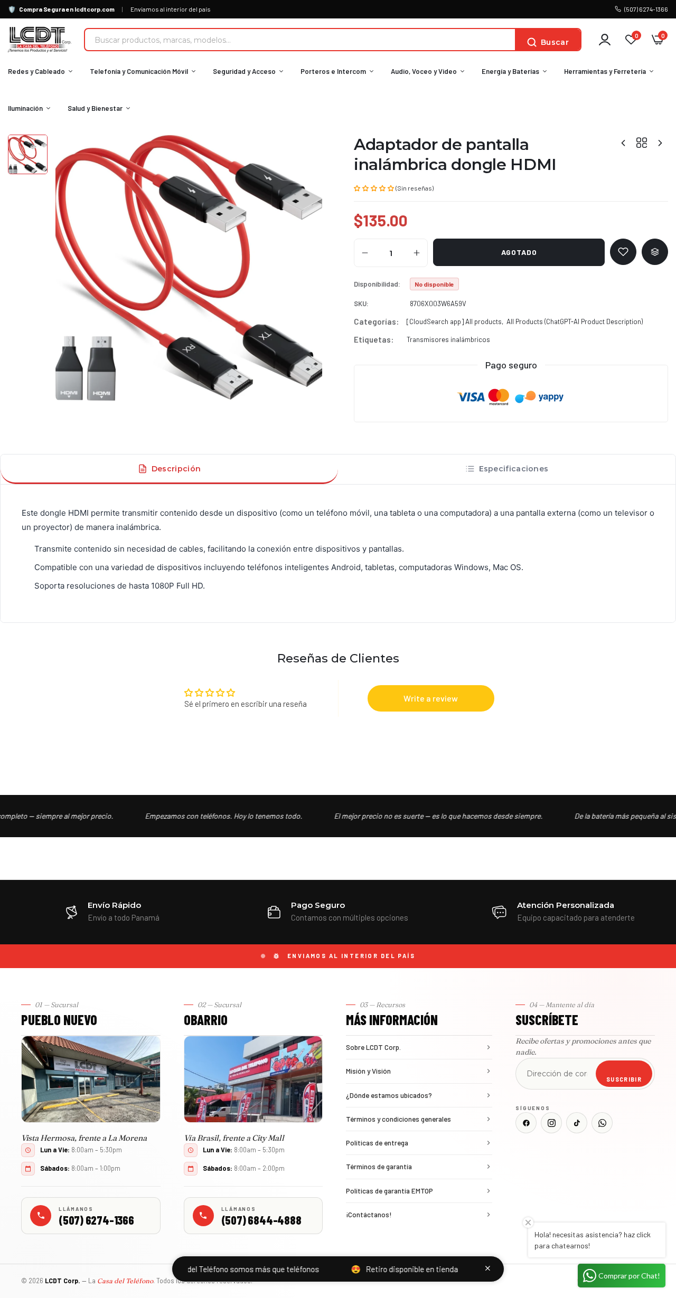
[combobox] (300, 39)
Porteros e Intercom (333, 71)
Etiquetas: (373, 339)
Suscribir (624, 1079)
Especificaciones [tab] (514, 468)
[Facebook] (526, 1122)
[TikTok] (576, 1122)
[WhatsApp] (602, 1122)
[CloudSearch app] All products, (455, 321)
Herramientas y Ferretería (605, 71)
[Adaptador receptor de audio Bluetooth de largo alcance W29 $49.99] (660, 142)
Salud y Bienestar (95, 108)
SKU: (361, 303)
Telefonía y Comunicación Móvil (139, 71)
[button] (374, 187)
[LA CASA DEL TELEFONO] (39, 39)
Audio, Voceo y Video (424, 71)
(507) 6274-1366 (646, 9)
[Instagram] (551, 1122)
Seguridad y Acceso (244, 71)
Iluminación (25, 108)
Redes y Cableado (36, 71)
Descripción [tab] (176, 468)
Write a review (430, 698)
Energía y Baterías (510, 71)
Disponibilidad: (377, 284)
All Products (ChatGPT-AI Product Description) (574, 321)
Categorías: (376, 321)
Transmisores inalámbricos (448, 339)
